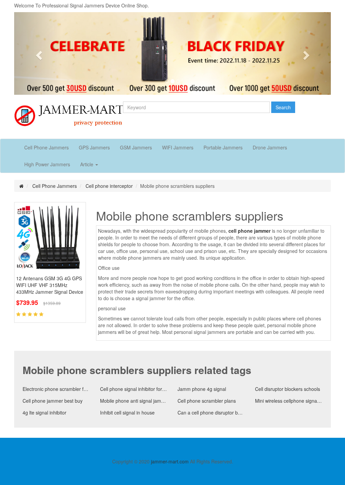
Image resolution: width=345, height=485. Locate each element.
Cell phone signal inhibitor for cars (133, 389)
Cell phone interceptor (109, 185)
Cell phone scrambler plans (207, 400)
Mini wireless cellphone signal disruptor (288, 400)
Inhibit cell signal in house (127, 412)
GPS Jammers (94, 147)
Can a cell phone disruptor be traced (211, 412)
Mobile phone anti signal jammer (133, 400)
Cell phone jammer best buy (53, 400)
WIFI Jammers (177, 147)
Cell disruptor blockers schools (287, 389)
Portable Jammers (223, 147)
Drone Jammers (270, 147)
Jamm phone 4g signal (202, 389)
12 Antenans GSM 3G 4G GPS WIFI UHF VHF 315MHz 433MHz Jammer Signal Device (49, 285)
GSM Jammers (136, 147)
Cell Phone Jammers (46, 147)
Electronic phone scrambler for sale (56, 389)
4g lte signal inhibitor (44, 412)
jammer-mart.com (170, 461)
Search (283, 107)
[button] (38, 53)
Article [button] (87, 164)
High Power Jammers (47, 164)
